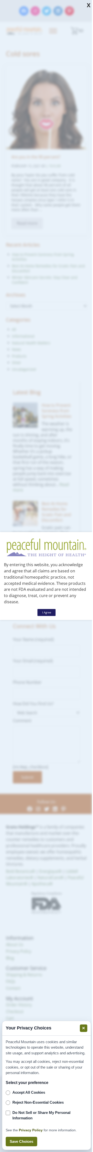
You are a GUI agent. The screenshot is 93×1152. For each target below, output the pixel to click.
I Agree (46, 612)
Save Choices (21, 1141)
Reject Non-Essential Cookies (38, 1102)
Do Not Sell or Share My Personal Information (41, 1115)
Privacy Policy (31, 1130)
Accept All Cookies (28, 1092)
